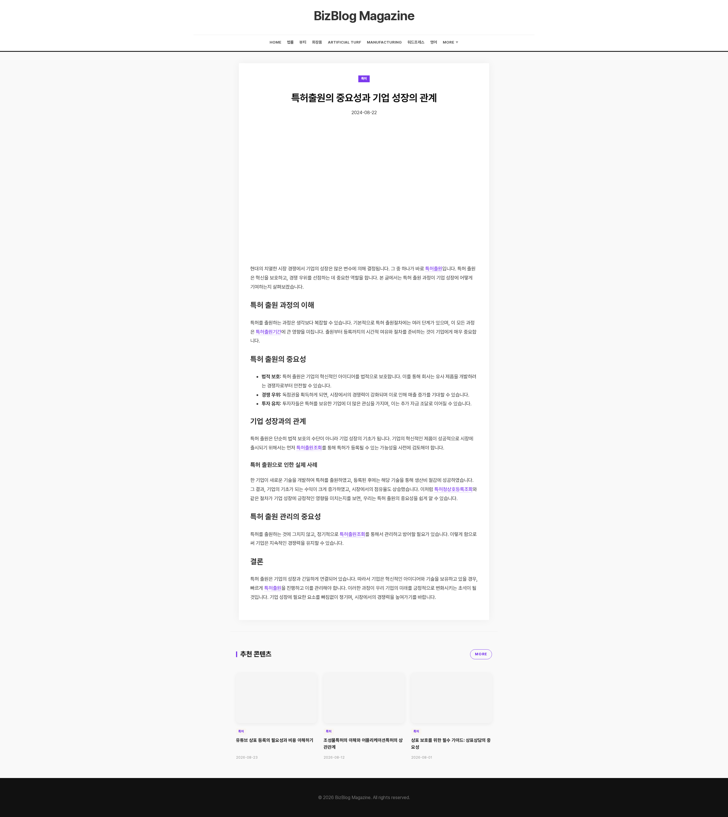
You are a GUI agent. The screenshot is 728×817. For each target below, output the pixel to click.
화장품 (317, 42)
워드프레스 (416, 42)
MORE (481, 654)
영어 (433, 42)
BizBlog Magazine (364, 15)
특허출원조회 (309, 448)
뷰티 (302, 42)
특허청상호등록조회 (453, 489)
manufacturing (384, 42)
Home (275, 42)
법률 (290, 42)
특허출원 (433, 269)
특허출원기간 (268, 332)
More (450, 42)
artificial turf (344, 42)
